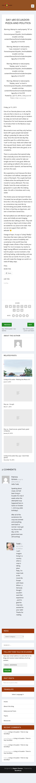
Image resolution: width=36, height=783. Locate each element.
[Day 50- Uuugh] (18, 392)
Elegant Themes (18, 768)
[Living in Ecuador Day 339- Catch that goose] (18, 444)
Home (6, 702)
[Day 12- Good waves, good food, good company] (18, 417)
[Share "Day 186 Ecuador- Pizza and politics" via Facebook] (6, 306)
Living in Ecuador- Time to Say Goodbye (16, 733)
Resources (7, 720)
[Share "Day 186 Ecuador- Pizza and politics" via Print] (22, 310)
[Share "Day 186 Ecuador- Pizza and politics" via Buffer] (29, 306)
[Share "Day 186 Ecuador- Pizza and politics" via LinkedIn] (26, 306)
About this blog (9, 706)
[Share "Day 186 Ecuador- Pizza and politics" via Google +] (14, 306)
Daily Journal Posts (10, 711)
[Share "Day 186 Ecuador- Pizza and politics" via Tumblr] (18, 306)
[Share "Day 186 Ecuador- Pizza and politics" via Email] (18, 310)
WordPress (18, 770)
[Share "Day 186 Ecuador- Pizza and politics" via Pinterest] (22, 306)
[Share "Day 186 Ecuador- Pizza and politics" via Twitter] (10, 306)
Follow (7, 670)
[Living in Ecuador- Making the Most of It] (18, 368)
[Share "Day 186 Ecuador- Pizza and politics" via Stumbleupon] (14, 310)
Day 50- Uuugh (9, 404)
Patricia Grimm (14, 478)
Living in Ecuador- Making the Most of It (17, 379)
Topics (6, 716)
